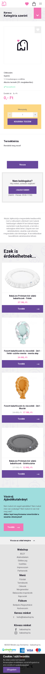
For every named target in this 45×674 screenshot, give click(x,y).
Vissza (22, 164)
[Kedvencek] (27, 4)
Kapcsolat (22, 596)
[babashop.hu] (4, 4)
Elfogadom (11, 669)
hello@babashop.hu (25, 617)
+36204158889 (22, 190)
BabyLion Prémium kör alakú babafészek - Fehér (22, 297)
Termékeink (23, 583)
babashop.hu (25, 629)
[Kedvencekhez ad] (38, 29)
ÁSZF (22, 554)
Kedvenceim (22, 608)
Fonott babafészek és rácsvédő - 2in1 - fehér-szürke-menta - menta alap (22, 352)
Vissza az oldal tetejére (20, 540)
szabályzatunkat (22, 665)
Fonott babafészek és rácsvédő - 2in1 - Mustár (22, 407)
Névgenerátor (22, 589)
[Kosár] (34, 4)
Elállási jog (22, 560)
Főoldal (22, 579)
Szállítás (22, 564)
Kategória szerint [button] (15, 14)
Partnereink (23, 571)
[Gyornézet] (13, 288)
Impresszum (22, 567)
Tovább (21, 309)
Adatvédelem (22, 557)
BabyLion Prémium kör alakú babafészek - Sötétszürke (22, 462)
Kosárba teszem (22, 122)
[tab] (22, 14)
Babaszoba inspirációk (22, 593)
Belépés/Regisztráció (22, 605)
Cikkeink (22, 586)
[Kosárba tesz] (32, 288)
